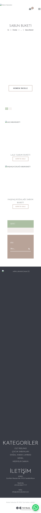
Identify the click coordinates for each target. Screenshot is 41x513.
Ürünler (15, 30)
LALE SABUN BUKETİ (20, 155)
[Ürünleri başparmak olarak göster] (6, 109)
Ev (8, 30)
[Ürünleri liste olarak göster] (10, 109)
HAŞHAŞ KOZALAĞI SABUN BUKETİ (20, 201)
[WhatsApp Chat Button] (35, 507)
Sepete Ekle (20, 159)
